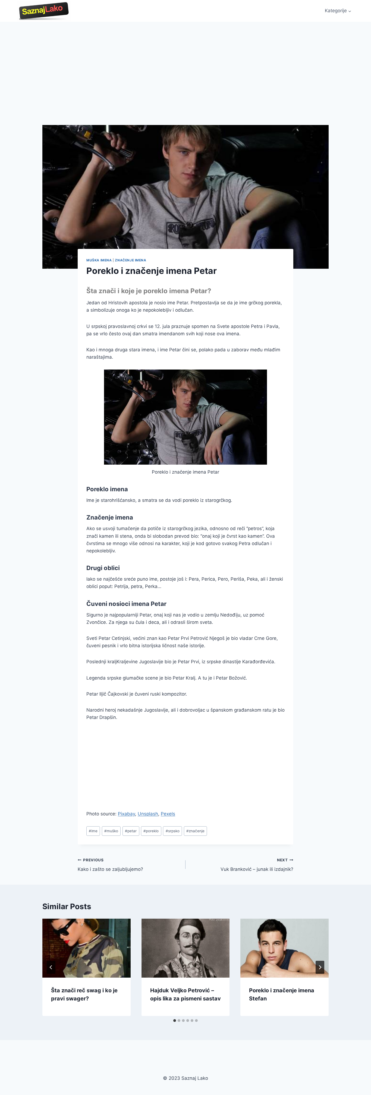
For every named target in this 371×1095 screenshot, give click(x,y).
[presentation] (86, 948)
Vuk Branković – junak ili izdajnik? (257, 865)
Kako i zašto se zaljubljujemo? (110, 865)
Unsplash (148, 813)
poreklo (151, 831)
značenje (195, 831)
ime (93, 831)
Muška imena (99, 260)
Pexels (168, 813)
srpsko (173, 831)
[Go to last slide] (51, 967)
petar (131, 831)
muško (111, 831)
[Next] (320, 967)
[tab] (174, 1020)
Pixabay (126, 813)
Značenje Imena (130, 260)
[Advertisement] (185, 62)
